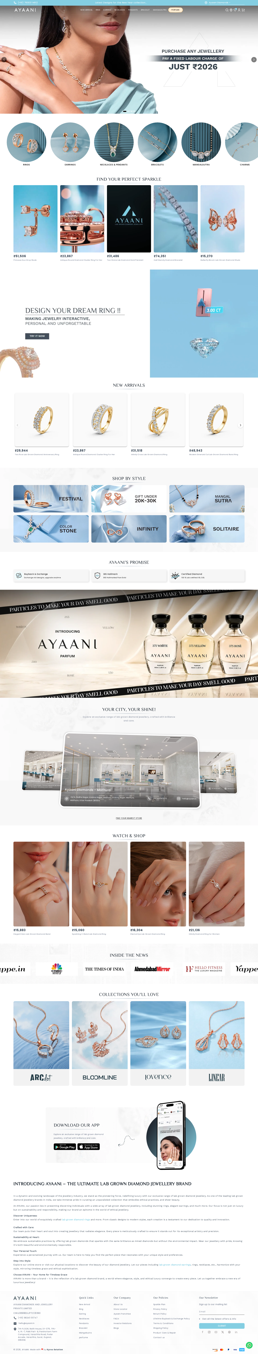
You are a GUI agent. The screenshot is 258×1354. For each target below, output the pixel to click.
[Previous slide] (4, 59)
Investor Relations (123, 1323)
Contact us (159, 1337)
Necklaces (84, 1318)
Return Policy (159, 1313)
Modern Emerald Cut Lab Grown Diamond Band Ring (213, 455)
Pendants (84, 1323)
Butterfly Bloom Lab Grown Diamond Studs (220, 260)
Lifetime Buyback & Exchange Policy (171, 1318)
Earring (82, 1313)
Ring (81, 1309)
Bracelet (83, 1328)
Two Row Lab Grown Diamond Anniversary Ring (37, 455)
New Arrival (84, 1304)
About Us (118, 1304)
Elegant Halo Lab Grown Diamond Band (32, 934)
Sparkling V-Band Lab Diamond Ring (89, 934)
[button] (98, 10)
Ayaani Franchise (122, 1313)
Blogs (116, 1328)
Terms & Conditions (163, 1323)
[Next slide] (254, 59)
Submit (222, 1326)
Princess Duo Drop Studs (25, 260)
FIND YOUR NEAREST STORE (129, 818)
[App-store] (88, 1149)
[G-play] (65, 1149)
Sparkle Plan (159, 1304)
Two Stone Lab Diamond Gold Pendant (125, 260)
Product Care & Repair (164, 1332)
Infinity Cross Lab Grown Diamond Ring (149, 455)
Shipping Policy (160, 1328)
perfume (83, 1337)
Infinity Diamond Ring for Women (204, 934)
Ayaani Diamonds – (223, 2)
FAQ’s (116, 1318)
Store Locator (120, 1309)
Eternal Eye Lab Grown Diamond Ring (147, 934)
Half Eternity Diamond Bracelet (168, 260)
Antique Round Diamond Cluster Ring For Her (81, 260)
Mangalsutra (85, 1332)
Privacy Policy (160, 1309)
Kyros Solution (55, 1349)
